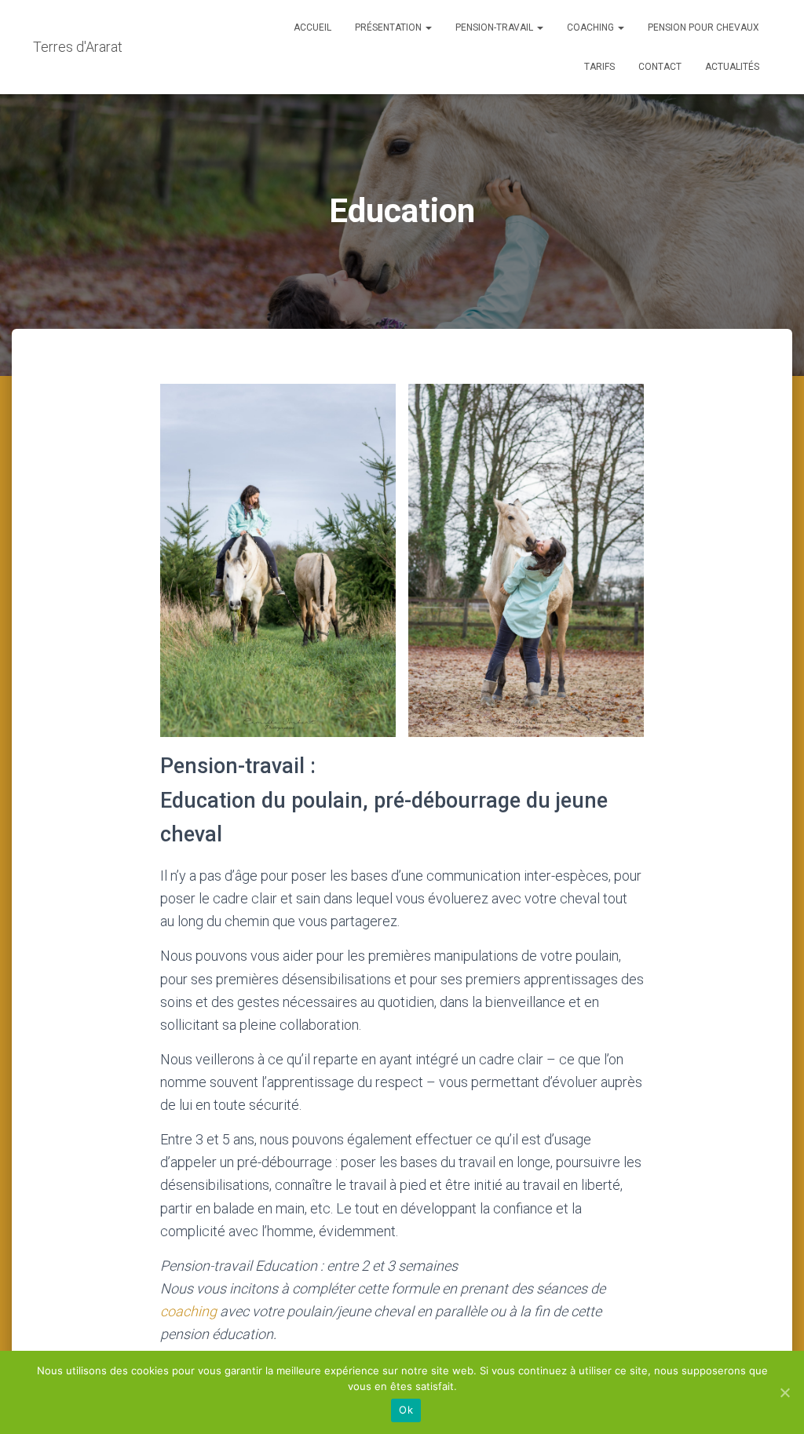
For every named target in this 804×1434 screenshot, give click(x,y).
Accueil (312, 27)
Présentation (389, 27)
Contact (660, 66)
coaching (190, 1311)
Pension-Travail (495, 27)
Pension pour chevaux (703, 27)
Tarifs (599, 66)
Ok (406, 1409)
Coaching (591, 27)
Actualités (732, 66)
